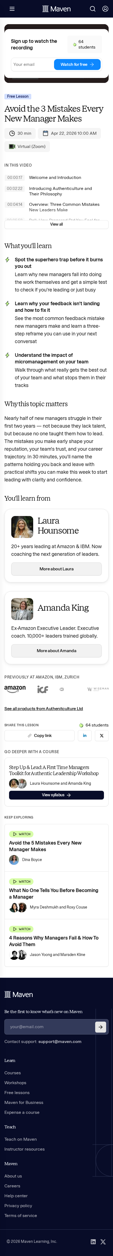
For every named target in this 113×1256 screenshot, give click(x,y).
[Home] (18, 994)
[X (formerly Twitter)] (103, 1241)
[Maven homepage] (56, 9)
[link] (85, 735)
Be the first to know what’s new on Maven (43, 1011)
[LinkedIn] (93, 1241)
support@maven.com (59, 1041)
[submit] (100, 1027)
